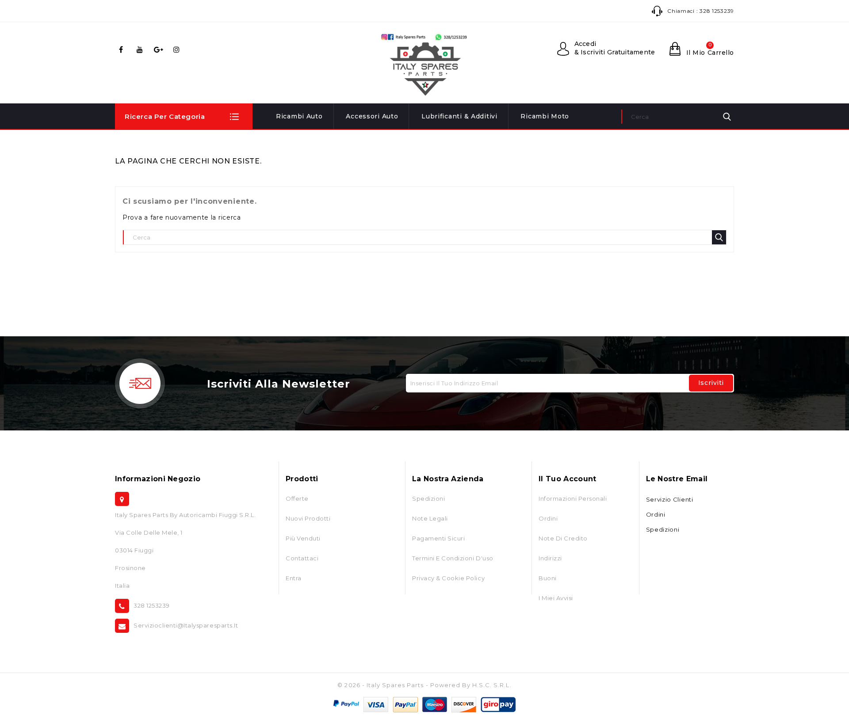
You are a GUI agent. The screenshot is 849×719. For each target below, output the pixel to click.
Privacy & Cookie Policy (448, 578)
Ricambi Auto (299, 116)
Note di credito (563, 538)
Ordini (548, 518)
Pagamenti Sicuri (438, 538)
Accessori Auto (372, 116)
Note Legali (430, 518)
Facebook (122, 49)
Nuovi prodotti (308, 518)
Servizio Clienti (669, 499)
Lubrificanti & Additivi (459, 116)
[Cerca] (727, 117)
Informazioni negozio (157, 479)
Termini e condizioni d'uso (452, 558)
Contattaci (302, 558)
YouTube (141, 49)
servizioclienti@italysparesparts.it (186, 625)
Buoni (548, 578)
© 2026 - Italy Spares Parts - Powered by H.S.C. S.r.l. (424, 685)
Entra (294, 578)
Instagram (178, 49)
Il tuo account (567, 479)
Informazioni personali (573, 498)
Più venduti (303, 538)
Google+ (159, 49)
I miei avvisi (556, 597)
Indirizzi (550, 558)
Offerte (297, 498)
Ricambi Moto (544, 116)
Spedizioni (428, 498)
